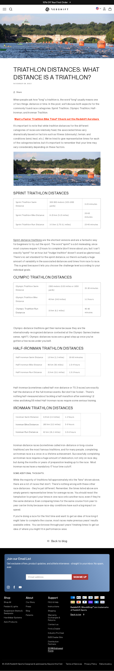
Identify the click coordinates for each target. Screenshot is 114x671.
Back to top (76, 614)
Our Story (30, 602)
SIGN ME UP (80, 577)
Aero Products (10, 622)
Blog (28, 610)
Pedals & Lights (11, 606)
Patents (29, 615)
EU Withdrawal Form (55, 649)
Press (28, 606)
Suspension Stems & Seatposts (13, 611)
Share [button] (19, 92)
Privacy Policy (90, 664)
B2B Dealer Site (55, 637)
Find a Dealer (54, 628)
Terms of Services (74, 664)
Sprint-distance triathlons (27, 240)
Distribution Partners (53, 642)
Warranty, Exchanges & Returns (54, 617)
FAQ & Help (53, 602)
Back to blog (59, 541)
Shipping (52, 610)
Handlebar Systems (13, 617)
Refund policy (105, 664)
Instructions (53, 606)
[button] (10, 9)
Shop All (7, 602)
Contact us (53, 624)
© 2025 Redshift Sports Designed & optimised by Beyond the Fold (32, 664)
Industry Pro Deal (56, 633)
